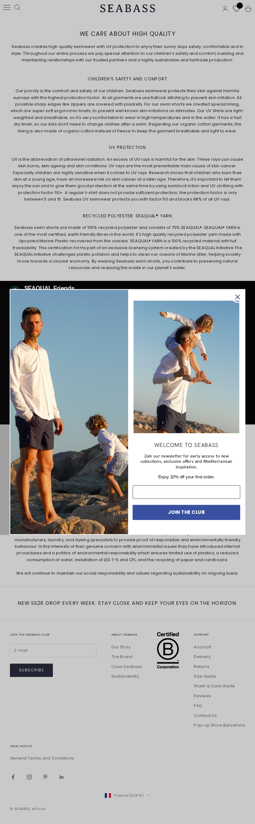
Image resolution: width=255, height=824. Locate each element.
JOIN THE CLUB (186, 512)
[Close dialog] (237, 297)
